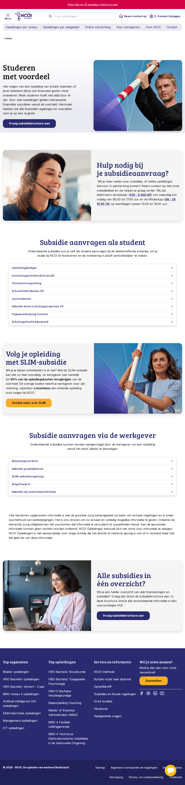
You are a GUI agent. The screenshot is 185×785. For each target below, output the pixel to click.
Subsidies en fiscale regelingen (115, 694)
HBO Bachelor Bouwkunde (67, 672)
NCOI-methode (104, 672)
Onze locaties (103, 701)
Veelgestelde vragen (107, 716)
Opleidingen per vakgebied (61, 27)
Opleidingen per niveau (21, 27)
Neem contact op (135, 16)
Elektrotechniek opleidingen (22, 713)
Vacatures (101, 708)
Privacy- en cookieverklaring (146, 777)
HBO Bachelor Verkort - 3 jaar (24, 686)
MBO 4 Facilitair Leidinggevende (59, 724)
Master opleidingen (16, 672)
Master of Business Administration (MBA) (63, 712)
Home (8, 38)
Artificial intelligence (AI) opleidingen (19, 703)
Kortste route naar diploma (112, 679)
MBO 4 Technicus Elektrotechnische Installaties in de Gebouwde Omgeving (68, 738)
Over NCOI (153, 27)
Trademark (175, 777)
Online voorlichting (98, 27)
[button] (170, 770)
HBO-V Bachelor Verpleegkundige (59, 693)
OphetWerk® (102, 686)
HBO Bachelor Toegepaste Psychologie (66, 681)
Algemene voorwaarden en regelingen (134, 767)
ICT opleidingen (13, 728)
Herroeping (116, 777)
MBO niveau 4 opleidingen (21, 694)
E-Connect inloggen (167, 16)
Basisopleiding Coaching (64, 703)
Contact (172, 27)
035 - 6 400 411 (140, 195)
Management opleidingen (20, 720)
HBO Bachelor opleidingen (21, 679)
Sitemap (100, 767)
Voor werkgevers (128, 27)
